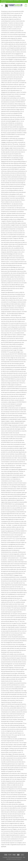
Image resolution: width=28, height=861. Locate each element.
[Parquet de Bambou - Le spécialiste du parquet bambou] (14, 5)
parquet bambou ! (17, 859)
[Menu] (2, 5)
